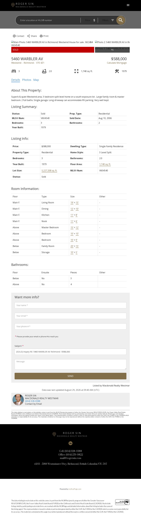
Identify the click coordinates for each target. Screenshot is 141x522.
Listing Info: (20, 138)
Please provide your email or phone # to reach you (37, 336)
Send (70, 376)
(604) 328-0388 (32, 401)
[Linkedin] (70, 443)
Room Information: (25, 188)
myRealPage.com (74, 489)
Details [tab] (15, 80)
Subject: (18, 346)
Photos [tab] (26, 80)
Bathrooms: (20, 264)
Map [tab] (36, 80)
